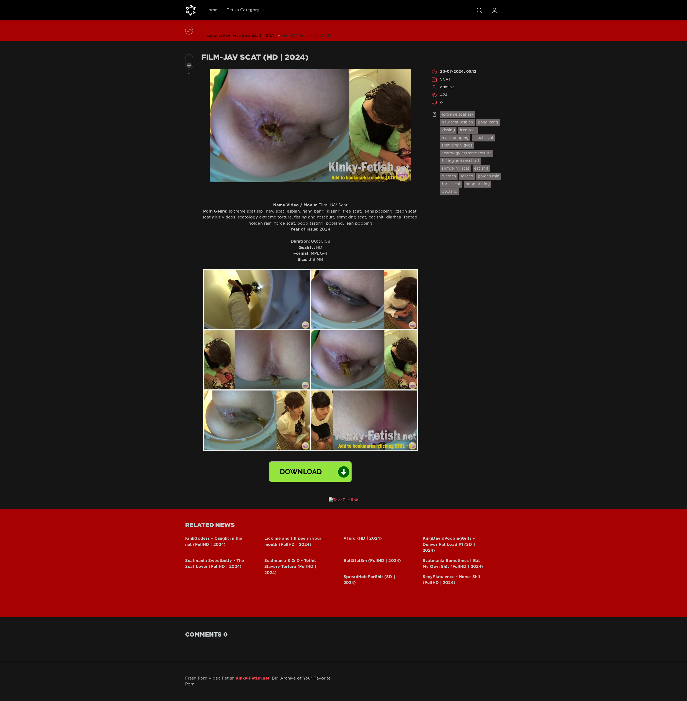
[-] (189, 65)
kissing (448, 130)
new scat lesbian (457, 122)
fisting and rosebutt (460, 161)
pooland (449, 191)
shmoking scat (455, 168)
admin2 (447, 87)
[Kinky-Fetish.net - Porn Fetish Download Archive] (191, 10)
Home (211, 10)
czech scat (483, 138)
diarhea (449, 176)
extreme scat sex (458, 114)
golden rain (488, 176)
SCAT (445, 79)
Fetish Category (242, 10)
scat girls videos (457, 145)
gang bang (488, 122)
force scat (451, 184)
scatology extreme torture (467, 153)
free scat (468, 130)
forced (467, 176)
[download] (310, 471)
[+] (189, 58)
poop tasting (478, 184)
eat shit (481, 168)
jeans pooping (455, 138)
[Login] (494, 10)
